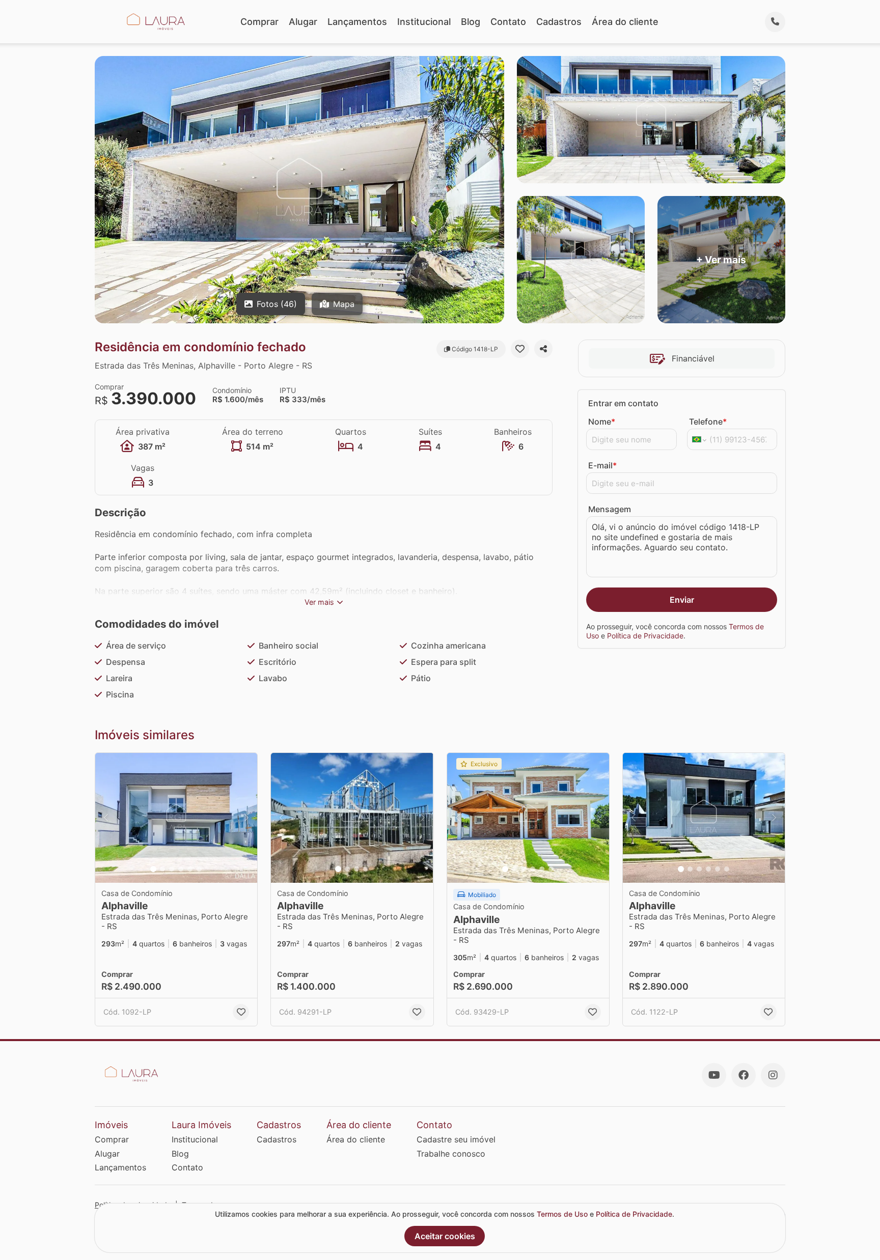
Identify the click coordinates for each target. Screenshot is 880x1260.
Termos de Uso (562, 1214)
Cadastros (559, 21)
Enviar (682, 600)
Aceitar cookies (445, 1236)
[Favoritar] (520, 349)
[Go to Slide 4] (180, 869)
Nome (601, 421)
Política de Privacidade (645, 635)
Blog (470, 21)
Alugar (303, 21)
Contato (508, 21)
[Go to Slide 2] (162, 869)
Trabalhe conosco (451, 1154)
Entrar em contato (623, 403)
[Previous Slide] (106, 818)
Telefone (708, 421)
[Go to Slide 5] (190, 869)
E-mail (602, 465)
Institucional (424, 21)
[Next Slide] (246, 818)
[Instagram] (773, 1075)
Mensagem (609, 509)
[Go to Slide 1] (153, 869)
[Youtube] (714, 1075)
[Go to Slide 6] (199, 869)
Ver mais (319, 602)
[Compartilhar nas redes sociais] (543, 349)
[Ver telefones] (775, 22)
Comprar (259, 21)
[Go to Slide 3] (171, 869)
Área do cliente (625, 21)
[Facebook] (743, 1075)
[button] (176, 818)
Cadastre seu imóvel (456, 1139)
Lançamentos (357, 21)
